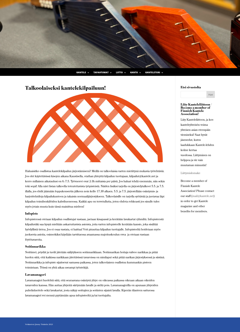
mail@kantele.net (203, 196)
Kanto (134, 72)
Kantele (81, 72)
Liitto (119, 72)
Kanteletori (152, 72)
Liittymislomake (190, 173)
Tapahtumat (101, 72)
